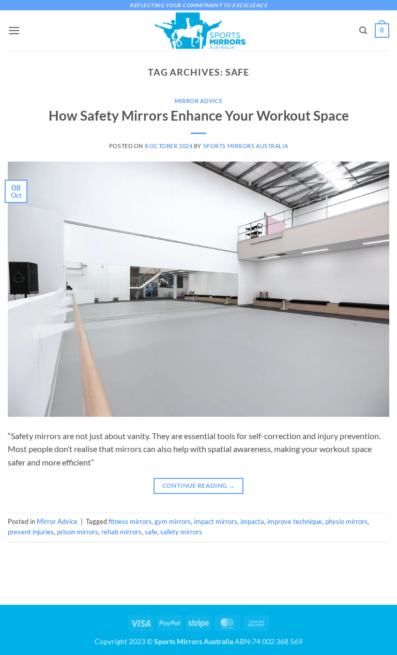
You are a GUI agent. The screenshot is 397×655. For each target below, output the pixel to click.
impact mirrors (215, 521)
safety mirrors (181, 532)
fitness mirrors (130, 521)
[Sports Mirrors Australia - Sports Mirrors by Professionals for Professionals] (198, 30)
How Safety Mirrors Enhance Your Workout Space (199, 115)
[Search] (363, 30)
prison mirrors (77, 532)
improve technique (294, 521)
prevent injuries (31, 532)
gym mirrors (173, 521)
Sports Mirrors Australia (245, 145)
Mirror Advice (198, 100)
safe (151, 532)
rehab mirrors (121, 532)
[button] (14, 30)
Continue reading (198, 485)
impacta (252, 521)
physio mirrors (346, 521)
